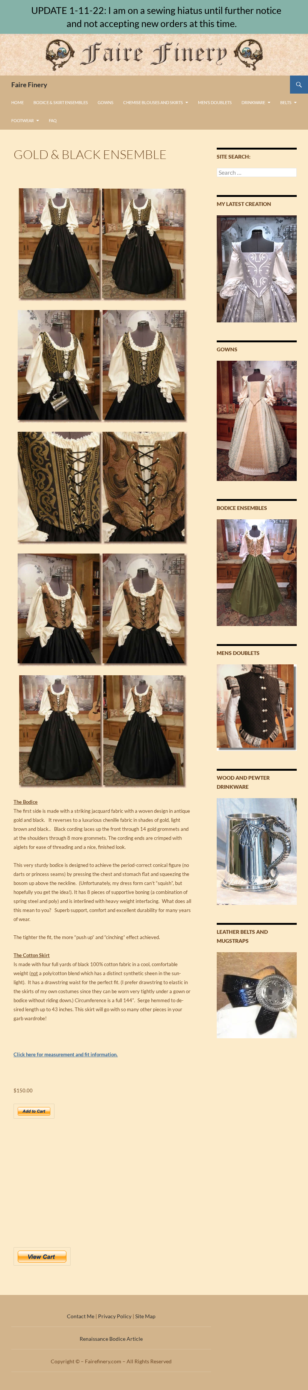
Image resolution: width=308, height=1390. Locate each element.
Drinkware (253, 102)
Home (17, 102)
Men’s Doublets (215, 102)
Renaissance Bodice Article (111, 1339)
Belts (285, 102)
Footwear (22, 120)
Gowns (105, 102)
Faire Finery (29, 84)
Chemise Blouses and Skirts (153, 102)
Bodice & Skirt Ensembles (60, 102)
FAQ (53, 120)
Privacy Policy (114, 1316)
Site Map (145, 1316)
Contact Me (80, 1316)
